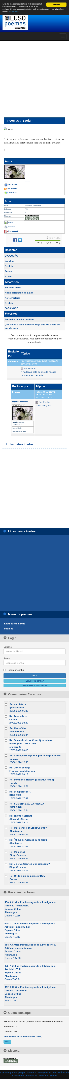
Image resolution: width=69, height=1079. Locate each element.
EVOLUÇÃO (11, 255)
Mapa (22, 1072)
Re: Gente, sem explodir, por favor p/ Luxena (35, 755)
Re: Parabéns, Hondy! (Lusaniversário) (32, 779)
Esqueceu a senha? (34, 681)
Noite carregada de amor (19, 292)
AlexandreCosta (18, 819)
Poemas (13, 120)
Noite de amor (13, 287)
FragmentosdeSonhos (22, 771)
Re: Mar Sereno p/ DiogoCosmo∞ (28, 827)
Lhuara (16, 392)
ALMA (8, 276)
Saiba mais (14, 11)
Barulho (9, 261)
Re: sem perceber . (20, 791)
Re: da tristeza (18, 704)
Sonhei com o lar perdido (19, 319)
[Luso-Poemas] (34, 22)
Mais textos (12, 185)
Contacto (5, 1072)
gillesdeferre (17, 707)
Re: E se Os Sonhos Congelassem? (29, 863)
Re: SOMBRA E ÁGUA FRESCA (27, 803)
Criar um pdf (13, 231)
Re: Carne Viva (18, 728)
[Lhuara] (34, 172)
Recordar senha (15, 670)
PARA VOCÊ (11, 308)
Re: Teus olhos (18, 716)
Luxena (14, 759)
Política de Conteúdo (37, 1075)
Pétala (8, 271)
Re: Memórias (17, 851)
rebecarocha (17, 731)
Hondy (13, 783)
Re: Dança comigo (19, 767)
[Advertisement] (34, 78)
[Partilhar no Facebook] (15, 240)
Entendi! (56, 5)
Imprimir (11, 227)
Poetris (53, 1075)
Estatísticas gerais (14, 623)
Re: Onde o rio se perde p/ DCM (28, 876)
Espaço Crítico (13, 909)
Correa (13, 719)
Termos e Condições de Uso (41, 1072)
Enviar (10, 222)
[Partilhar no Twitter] (20, 240)
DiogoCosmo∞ (18, 855)
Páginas (8, 628)
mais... (7, 1042)
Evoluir (9, 266)
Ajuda (14, 1072)
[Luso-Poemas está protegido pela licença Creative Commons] (11, 1060)
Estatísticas (12, 193)
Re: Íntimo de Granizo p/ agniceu (28, 839)
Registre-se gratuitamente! (35, 685)
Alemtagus (16, 831)
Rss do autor (12, 189)
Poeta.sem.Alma (32, 1036)
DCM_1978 (15, 795)
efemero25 (15, 747)
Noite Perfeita (12, 298)
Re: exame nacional (20, 815)
